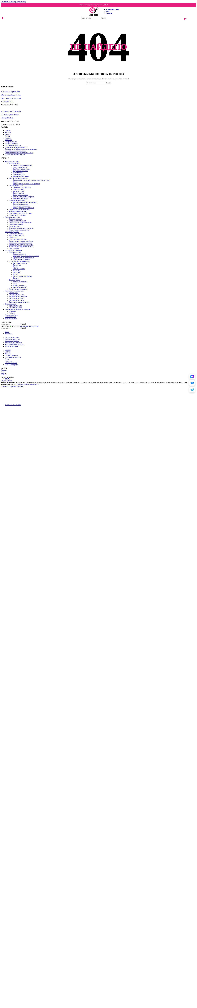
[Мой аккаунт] (181, 19)
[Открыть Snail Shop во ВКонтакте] (192, 383)
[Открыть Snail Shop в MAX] (192, 376)
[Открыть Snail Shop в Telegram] (192, 390)
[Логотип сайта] (93, 16)
